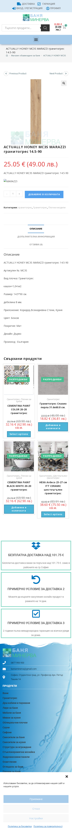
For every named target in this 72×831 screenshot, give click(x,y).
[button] (67, 776)
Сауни (6, 727)
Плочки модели (57, 207)
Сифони (7, 732)
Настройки (36, 818)
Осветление (10, 761)
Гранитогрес (40, 207)
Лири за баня (10, 707)
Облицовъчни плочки (15, 722)
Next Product (56, 73)
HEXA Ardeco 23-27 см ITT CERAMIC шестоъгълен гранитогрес (53, 488)
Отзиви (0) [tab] (35, 244)
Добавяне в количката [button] (53, 427)
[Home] (7, 55)
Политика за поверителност (48, 826)
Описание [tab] (36, 228)
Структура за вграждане (17, 747)
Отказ (36, 808)
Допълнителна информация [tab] (36, 236)
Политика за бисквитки (20, 826)
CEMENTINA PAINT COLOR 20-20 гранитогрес (18, 409)
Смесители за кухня (14, 742)
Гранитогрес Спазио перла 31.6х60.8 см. (53, 405)
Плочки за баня (12, 771)
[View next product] (65, 73)
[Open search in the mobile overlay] (26, 27)
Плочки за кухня (23, 400)
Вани (5, 693)
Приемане (36, 799)
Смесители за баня (14, 737)
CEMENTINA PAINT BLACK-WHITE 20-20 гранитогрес (19, 486)
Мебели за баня (12, 712)
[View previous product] (6, 73)
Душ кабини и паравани (16, 703)
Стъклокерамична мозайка (19, 752)
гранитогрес (25, 207)
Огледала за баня (13, 766)
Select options (19, 434)
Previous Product (17, 73)
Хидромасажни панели (16, 756)
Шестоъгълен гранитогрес (57, 476)
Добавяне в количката (44, 194)
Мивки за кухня (12, 717)
